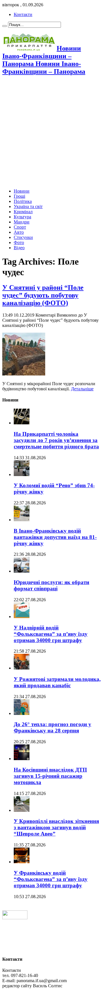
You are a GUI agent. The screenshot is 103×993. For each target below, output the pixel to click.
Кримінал (23, 211)
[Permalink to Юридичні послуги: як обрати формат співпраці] (21, 571)
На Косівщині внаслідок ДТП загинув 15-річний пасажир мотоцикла (50, 776)
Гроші (19, 196)
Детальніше (82, 388)
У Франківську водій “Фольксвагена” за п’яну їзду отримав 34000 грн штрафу (51, 879)
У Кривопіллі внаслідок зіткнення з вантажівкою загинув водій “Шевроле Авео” (56, 827)
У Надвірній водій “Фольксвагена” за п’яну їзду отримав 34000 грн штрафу (51, 634)
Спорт (20, 227)
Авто (19, 232)
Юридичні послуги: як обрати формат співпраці (51, 585)
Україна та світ (28, 206)
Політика (23, 201)
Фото (19, 242)
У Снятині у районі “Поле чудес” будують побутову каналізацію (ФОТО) (43, 295)
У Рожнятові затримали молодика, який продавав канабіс (57, 682)
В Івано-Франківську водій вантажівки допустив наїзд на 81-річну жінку (55, 537)
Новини (21, 191)
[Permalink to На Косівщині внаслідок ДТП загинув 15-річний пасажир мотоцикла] (21, 758)
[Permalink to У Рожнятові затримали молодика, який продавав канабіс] (21, 668)
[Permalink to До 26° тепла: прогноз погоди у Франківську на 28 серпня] (21, 713)
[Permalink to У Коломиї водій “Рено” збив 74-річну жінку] (21, 474)
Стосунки (23, 237)
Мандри (21, 221)
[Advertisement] (51, 132)
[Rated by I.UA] (14, 917)
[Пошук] (4, 26)
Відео (19, 247)
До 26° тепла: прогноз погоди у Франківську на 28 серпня (52, 727)
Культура (22, 216)
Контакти (23, 14)
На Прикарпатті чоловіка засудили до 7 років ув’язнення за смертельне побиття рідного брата (56, 440)
